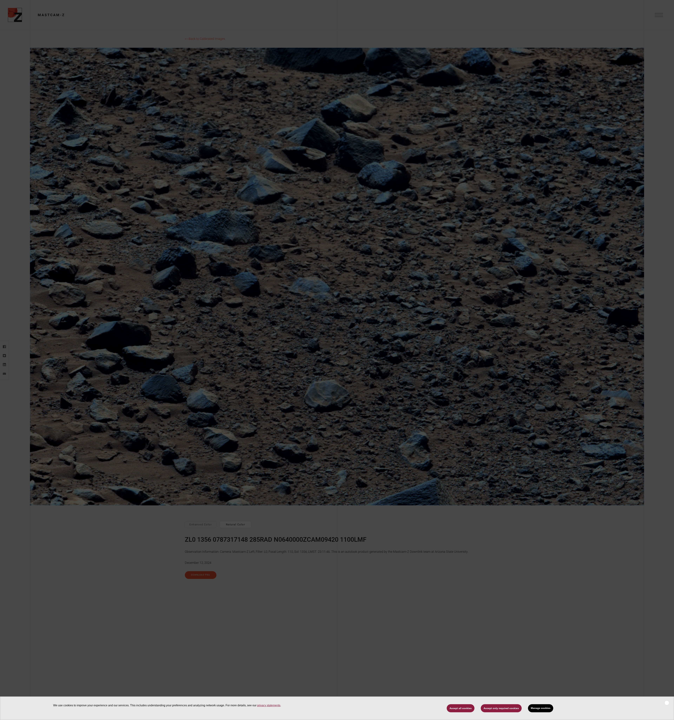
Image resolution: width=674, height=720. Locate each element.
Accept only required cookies (501, 708)
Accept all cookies (461, 708)
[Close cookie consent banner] (666, 702)
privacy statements (268, 705)
